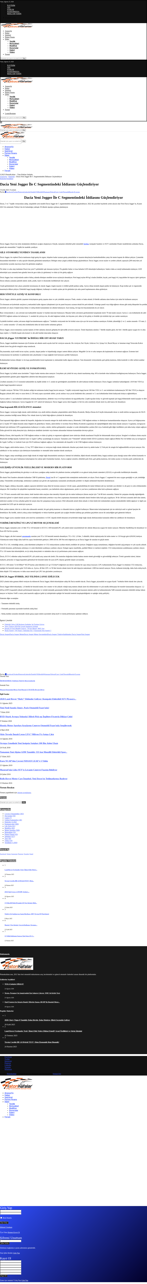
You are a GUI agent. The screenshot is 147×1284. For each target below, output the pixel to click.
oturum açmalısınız (24, 793)
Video (12, 52)
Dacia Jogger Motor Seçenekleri (35, 634)
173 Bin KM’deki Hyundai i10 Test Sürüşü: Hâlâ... (21, 903)
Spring (86, 244)
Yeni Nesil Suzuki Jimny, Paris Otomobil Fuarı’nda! (24, 708)
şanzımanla (26, 536)
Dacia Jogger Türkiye (55, 634)
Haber (7, 33)
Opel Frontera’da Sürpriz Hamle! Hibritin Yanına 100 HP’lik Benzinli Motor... (32, 1002)
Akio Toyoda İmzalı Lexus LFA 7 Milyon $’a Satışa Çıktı (27, 734)
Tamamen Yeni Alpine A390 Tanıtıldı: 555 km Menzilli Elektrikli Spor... (33, 752)
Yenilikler (11, 843)
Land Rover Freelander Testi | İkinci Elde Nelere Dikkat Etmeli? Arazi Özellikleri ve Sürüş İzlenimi (43, 1031)
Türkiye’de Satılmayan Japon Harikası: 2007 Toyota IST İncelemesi (27, 914)
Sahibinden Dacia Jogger (72, 634)
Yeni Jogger (85, 634)
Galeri (12, 50)
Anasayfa (8, 31)
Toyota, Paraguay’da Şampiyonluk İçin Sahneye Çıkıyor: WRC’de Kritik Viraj (32, 993)
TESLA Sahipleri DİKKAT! (14, 984)
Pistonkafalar (11, 1074)
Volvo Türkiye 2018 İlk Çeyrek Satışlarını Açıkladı (21, 626)
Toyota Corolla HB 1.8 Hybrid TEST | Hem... (19, 881)
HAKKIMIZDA (13, 12)
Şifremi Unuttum (6, 1227)
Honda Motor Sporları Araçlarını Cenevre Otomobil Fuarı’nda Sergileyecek (36, 725)
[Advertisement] (55, 225)
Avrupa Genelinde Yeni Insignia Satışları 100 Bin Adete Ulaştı (29, 743)
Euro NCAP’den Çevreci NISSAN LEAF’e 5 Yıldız (24, 761)
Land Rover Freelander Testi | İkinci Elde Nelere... (21, 870)
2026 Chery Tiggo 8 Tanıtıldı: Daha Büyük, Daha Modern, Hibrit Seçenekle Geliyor (37, 1020)
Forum (7, 54)
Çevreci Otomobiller (14, 814)
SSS (8, 7)
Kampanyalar (12, 824)
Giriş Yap (16, 1253)
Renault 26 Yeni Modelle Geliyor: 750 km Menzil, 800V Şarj (24, 628)
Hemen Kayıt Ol (14, 1232)
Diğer (7, 39)
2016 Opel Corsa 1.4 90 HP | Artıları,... (17, 892)
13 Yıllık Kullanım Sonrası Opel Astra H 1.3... (19, 936)
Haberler (11, 177)
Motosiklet (14, 43)
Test (8, 838)
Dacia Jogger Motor (17, 634)
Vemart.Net (57, 1074)
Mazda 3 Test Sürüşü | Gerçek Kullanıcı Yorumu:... (21, 925)
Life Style (10, 826)
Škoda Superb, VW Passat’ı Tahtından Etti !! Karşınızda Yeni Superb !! (28, 630)
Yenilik (12, 41)
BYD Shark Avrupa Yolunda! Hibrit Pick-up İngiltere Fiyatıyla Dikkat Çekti (36, 716)
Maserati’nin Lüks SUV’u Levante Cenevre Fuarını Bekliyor (28, 770)
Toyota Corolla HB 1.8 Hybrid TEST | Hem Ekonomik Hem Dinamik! (32, 1042)
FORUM (10, 10)
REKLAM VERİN (14, 14)
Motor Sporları (12, 830)
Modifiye (13, 46)
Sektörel (8, 35)
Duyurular (14, 48)
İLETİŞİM (11, 5)
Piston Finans (10, 37)
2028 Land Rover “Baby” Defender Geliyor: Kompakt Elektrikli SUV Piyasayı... (38, 699)
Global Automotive (13, 820)
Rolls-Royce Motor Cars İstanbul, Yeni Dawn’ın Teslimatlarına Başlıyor (33, 778)
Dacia (48, 477)
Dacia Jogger (5, 634)
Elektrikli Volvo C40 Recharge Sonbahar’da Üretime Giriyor (24, 624)
